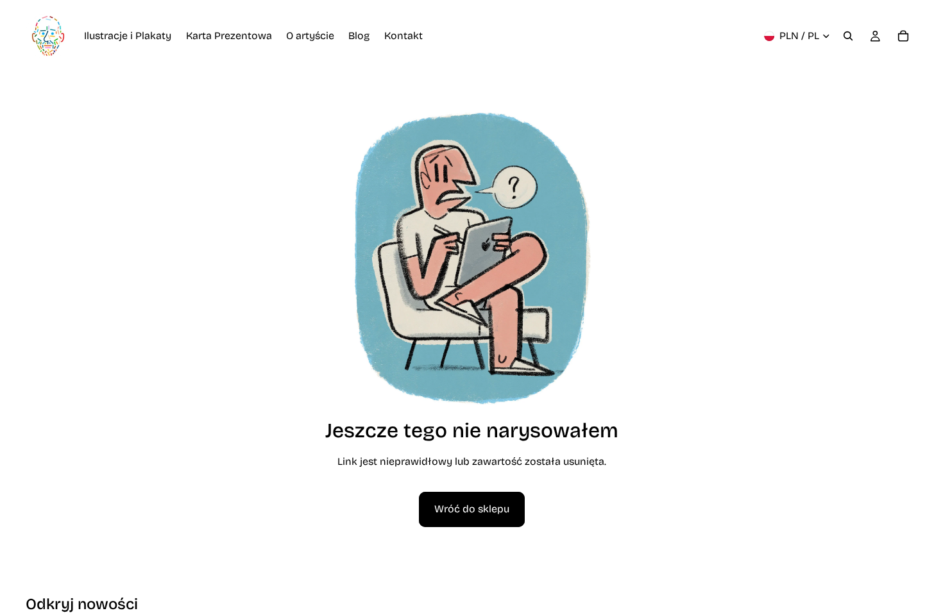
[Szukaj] (848, 36)
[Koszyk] (903, 36)
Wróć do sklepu (471, 509)
